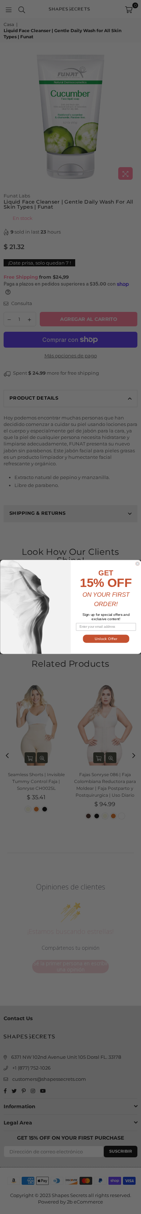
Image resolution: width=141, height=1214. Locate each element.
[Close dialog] (137, 564)
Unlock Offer (105, 639)
